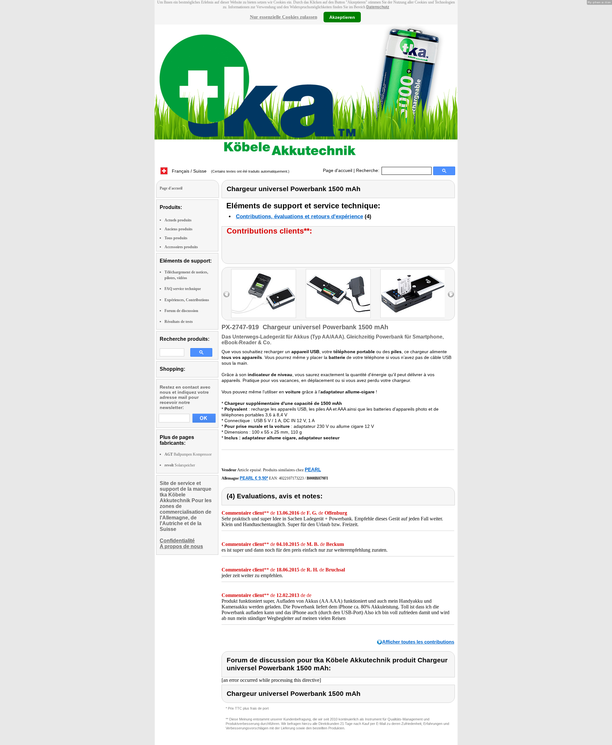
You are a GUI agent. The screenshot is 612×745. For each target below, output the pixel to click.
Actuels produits (178, 220)
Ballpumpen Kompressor (188, 454)
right (451, 294)
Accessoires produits (181, 247)
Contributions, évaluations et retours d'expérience (299, 216)
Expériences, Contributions (186, 300)
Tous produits (175, 238)
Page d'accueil (337, 170)
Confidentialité (177, 540)
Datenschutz (377, 7)
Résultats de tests (178, 321)
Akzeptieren (342, 16)
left (226, 294)
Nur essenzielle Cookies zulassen (283, 16)
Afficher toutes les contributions (418, 641)
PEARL (313, 469)
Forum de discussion (181, 311)
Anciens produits (178, 229)
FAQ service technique (182, 289)
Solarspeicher (179, 465)
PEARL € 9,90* (254, 478)
